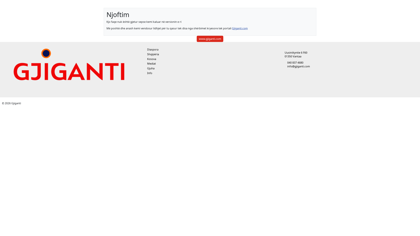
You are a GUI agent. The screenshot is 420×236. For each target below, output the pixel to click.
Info (149, 73)
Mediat (151, 63)
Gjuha (151, 68)
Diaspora (152, 49)
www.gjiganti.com (210, 39)
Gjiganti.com (240, 28)
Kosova (151, 59)
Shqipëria (153, 54)
